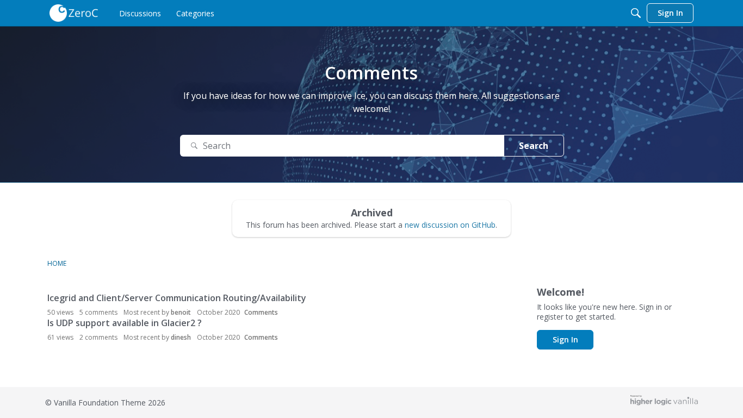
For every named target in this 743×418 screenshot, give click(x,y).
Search (533, 146)
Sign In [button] (565, 339)
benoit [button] (181, 312)
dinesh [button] (181, 337)
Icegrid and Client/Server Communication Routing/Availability (176, 298)
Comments (261, 312)
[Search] (636, 13)
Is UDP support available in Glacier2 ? (124, 323)
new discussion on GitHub (450, 225)
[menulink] (140, 13)
